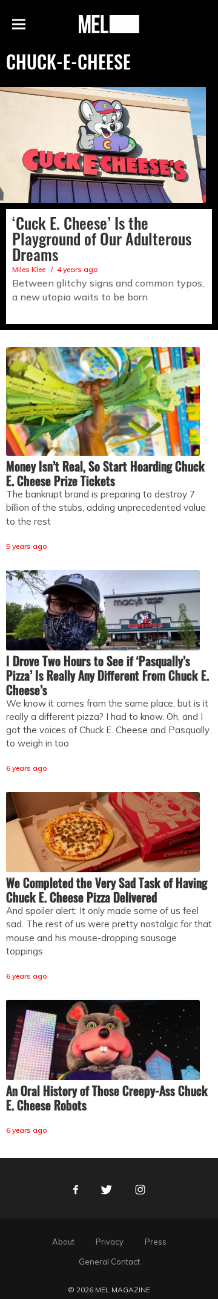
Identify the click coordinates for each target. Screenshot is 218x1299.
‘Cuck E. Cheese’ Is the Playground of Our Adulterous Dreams (101, 239)
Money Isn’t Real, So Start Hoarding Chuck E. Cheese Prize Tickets (105, 473)
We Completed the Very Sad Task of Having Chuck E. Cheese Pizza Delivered (106, 889)
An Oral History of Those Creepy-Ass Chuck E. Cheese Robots (107, 1097)
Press (156, 1241)
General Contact (109, 1261)
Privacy (110, 1241)
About (63, 1241)
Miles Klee (28, 269)
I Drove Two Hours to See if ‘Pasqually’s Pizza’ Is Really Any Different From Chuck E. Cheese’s (107, 675)
